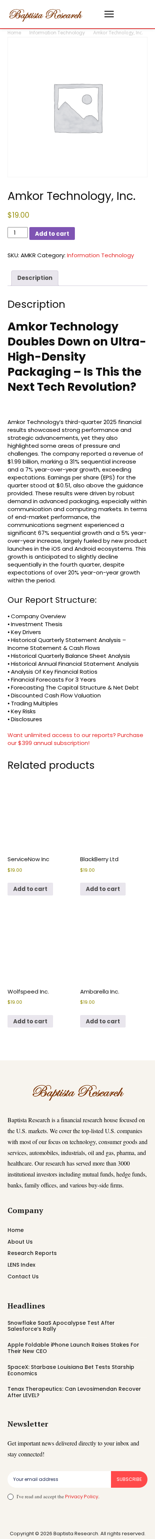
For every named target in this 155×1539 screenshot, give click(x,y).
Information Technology (57, 32)
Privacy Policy (81, 1496)
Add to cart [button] (30, 889)
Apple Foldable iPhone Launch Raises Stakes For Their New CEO (73, 1348)
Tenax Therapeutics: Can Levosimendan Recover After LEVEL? (74, 1392)
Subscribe (129, 1479)
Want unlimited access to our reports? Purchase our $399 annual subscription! (75, 739)
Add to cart (52, 234)
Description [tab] (34, 278)
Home (14, 32)
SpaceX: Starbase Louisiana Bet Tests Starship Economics (71, 1370)
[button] (94, 14)
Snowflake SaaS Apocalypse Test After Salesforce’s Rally (61, 1326)
